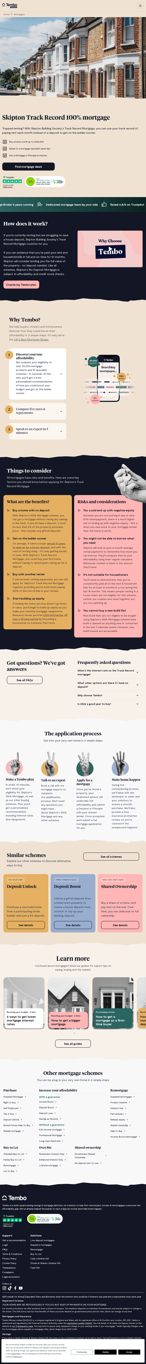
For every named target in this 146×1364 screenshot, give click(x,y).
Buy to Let (35, 1254)
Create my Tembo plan (21, 284)
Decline (106, 1352)
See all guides (73, 1043)
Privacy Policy (9, 1258)
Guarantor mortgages (41, 1244)
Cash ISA (34, 1267)
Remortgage (36, 1249)
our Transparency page (22, 1326)
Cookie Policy (9, 1263)
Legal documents (11, 1276)
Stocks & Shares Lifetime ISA (45, 1263)
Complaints (8, 1272)
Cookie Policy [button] (16, 1354)
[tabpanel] (108, 687)
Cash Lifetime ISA (39, 1258)
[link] (19, 1096)
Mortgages (19, 14)
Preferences (82, 1352)
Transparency (9, 1267)
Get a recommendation (14, 1240)
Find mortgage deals (28, 166)
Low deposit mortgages (42, 1240)
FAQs (5, 1249)
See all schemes (111, 856)
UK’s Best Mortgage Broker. (31, 339)
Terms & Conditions (12, 1254)
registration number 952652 (79, 1323)
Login (5, 1244)
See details (25, 925)
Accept (129, 1352)
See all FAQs (24, 680)
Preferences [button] (17, 1357)
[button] (140, 5)
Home (6, 14)
